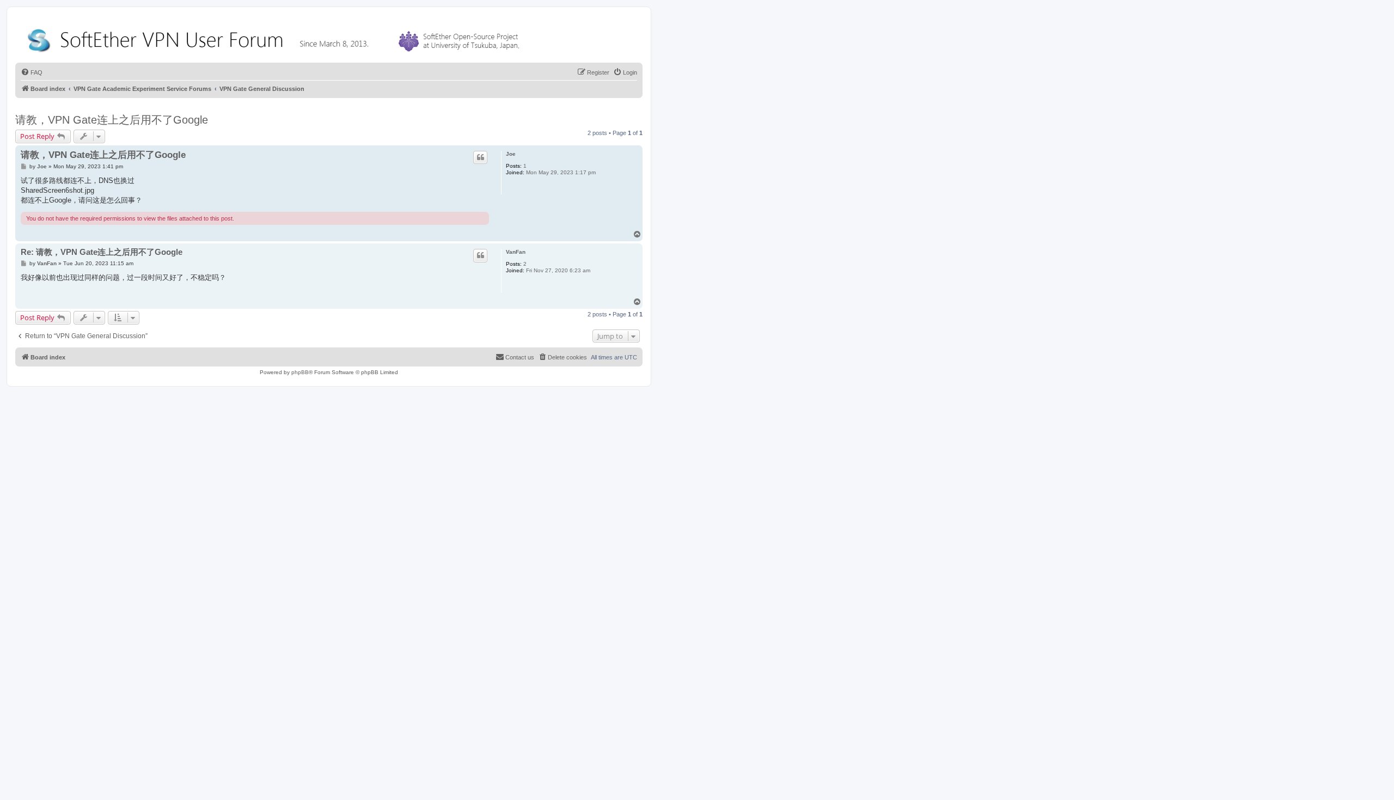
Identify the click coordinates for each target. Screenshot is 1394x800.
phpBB (300, 372)
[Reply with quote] (480, 157)
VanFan (515, 252)
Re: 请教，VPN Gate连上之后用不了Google (101, 252)
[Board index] (275, 38)
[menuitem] (31, 72)
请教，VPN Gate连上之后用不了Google (111, 120)
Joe (511, 154)
